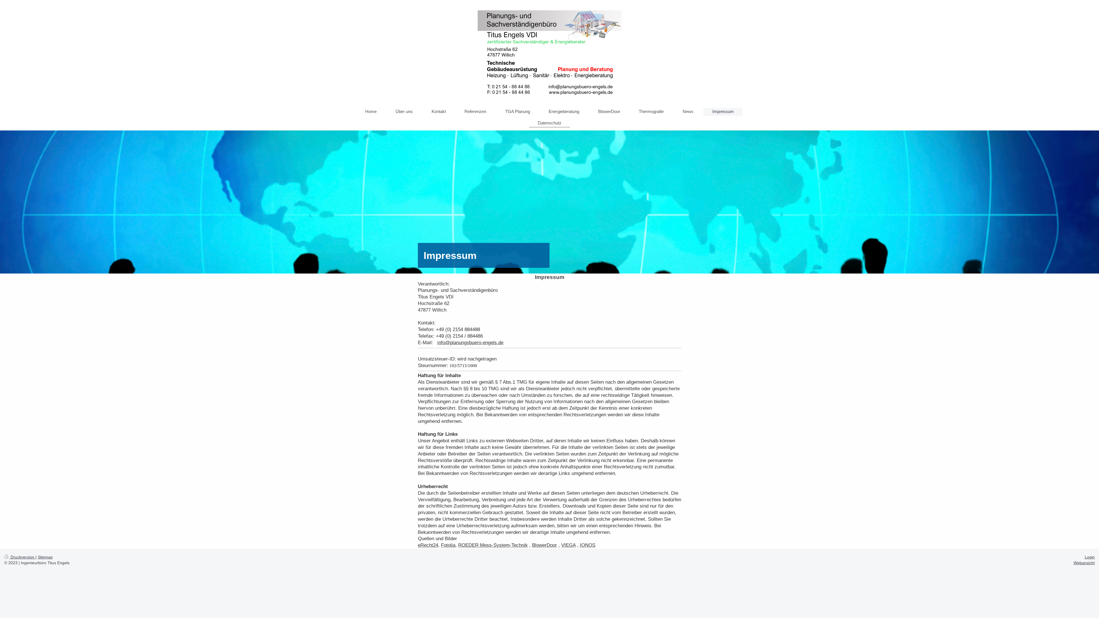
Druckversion (22, 557)
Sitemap (45, 557)
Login (1090, 557)
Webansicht (1084, 562)
